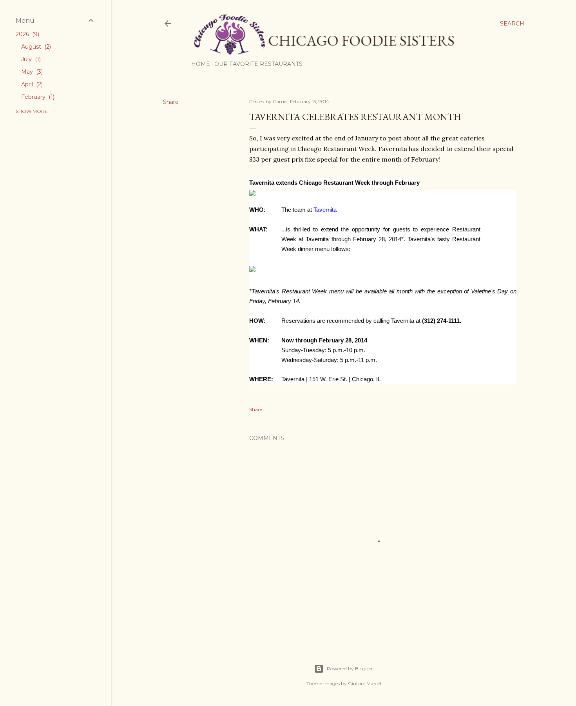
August (35, 46)
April (31, 84)
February (37, 96)
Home (200, 63)
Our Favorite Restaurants (258, 63)
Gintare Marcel (364, 683)
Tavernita (325, 210)
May (31, 71)
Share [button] (171, 102)
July (30, 59)
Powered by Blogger (350, 668)
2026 (27, 34)
